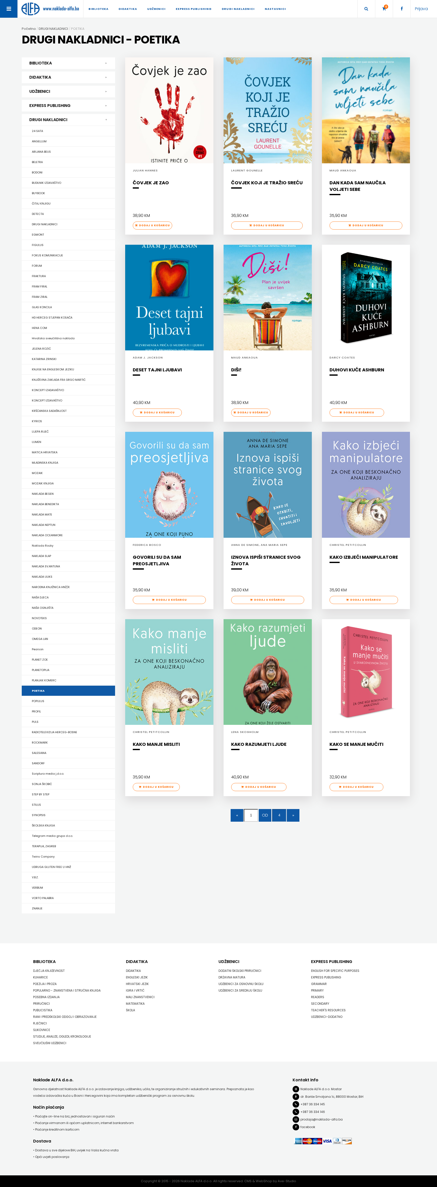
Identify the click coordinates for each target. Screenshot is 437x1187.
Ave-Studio (287, 1181)
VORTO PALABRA (43, 898)
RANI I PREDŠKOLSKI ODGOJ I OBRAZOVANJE (65, 1017)
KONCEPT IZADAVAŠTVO (48, 390)
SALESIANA (39, 753)
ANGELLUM (39, 141)
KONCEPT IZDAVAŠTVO (47, 400)
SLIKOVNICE (41, 1030)
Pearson (37, 649)
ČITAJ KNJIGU (41, 203)
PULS (35, 722)
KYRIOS (37, 421)
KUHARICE (40, 977)
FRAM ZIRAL (40, 297)
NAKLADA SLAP (41, 556)
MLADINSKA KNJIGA (45, 463)
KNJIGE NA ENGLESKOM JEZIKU (53, 369)
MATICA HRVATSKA (44, 452)
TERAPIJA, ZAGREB (44, 846)
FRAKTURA (39, 276)
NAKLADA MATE (42, 514)
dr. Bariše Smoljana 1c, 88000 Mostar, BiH (331, 1096)
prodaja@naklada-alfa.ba (321, 1119)
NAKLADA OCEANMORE (47, 535)
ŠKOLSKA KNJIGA (43, 825)
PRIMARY (317, 990)
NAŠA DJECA (40, 597)
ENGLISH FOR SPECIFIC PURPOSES (335, 971)
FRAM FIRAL (39, 286)
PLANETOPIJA (40, 670)
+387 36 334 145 (312, 1104)
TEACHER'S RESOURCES (328, 1010)
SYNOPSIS (39, 815)
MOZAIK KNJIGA (43, 483)
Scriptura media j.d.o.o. (48, 774)
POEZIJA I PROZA (45, 984)
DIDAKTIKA (40, 77)
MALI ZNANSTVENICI (140, 997)
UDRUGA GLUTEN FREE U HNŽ (51, 867)
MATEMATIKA (135, 1003)
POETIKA (38, 691)
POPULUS (38, 701)
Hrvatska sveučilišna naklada (53, 338)
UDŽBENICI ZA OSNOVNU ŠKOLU (241, 984)
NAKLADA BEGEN (43, 494)
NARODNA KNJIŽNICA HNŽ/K (51, 587)
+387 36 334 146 (312, 1112)
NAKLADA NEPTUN (43, 525)
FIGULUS (37, 245)
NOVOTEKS (39, 618)
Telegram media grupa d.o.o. (52, 836)
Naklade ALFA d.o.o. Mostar (321, 1089)
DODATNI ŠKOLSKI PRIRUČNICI (240, 971)
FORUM (37, 266)
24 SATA (37, 131)
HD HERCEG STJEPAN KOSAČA (52, 318)
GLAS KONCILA (42, 307)
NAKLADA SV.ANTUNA (46, 566)
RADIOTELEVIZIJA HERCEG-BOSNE (54, 732)
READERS (317, 997)
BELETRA (37, 162)
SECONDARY (320, 1003)
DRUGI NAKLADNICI (48, 120)
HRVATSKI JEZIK (137, 984)
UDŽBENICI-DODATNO (326, 1017)
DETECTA (38, 214)
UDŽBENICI (39, 91)
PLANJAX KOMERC (44, 680)
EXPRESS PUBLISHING (50, 105)
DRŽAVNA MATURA (232, 977)
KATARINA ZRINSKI (44, 359)
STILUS (36, 805)
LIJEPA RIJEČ (40, 432)
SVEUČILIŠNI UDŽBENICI (49, 1043)
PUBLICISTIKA (42, 1010)
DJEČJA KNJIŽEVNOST (49, 971)
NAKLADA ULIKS (42, 577)
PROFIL (36, 711)
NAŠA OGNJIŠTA (42, 608)
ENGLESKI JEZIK (137, 977)
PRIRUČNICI (41, 1003)
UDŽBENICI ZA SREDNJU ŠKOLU (240, 990)
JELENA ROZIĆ (41, 349)
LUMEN (36, 442)
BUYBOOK (38, 193)
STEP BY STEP (40, 794)
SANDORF (38, 763)
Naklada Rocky (42, 546)
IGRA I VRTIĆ (135, 990)
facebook (307, 1127)
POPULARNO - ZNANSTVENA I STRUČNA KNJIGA (67, 990)
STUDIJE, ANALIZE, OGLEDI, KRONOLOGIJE (62, 1036)
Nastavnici (275, 9)
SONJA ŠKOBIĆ (42, 784)
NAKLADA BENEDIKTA (45, 504)
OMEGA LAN (40, 639)
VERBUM (37, 888)
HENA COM (39, 328)
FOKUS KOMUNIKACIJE (47, 255)
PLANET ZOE (40, 660)
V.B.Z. (35, 877)
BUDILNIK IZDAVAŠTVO (46, 183)
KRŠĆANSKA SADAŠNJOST (49, 411)
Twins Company (43, 857)
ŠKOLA (130, 1010)
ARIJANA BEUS (41, 152)
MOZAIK (37, 473)
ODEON (37, 628)
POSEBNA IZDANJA (46, 997)
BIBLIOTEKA (40, 63)
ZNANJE (37, 908)
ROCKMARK (40, 743)
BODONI (37, 172)
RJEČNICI (40, 1023)
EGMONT (38, 235)
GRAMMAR (319, 984)
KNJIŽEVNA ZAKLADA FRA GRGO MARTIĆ (58, 380)
